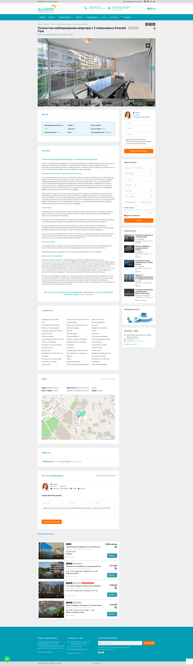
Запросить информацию (51, 521)
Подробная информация (141, 117)
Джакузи (69, 331)
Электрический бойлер (99, 364)
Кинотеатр (70, 347)
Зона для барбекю (73, 336)
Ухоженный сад (97, 347)
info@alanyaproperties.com (136, 341)
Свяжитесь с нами (130, 344)
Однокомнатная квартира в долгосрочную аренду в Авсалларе (84, 547)
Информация (92, 17)
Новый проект (77, 563)
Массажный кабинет (73, 361)
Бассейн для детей (48, 336)
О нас (104, 17)
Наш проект (133, 28)
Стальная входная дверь (100, 336)
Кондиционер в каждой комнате (77, 350)
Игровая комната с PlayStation (77, 339)
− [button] (44, 400)
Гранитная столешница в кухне (77, 325)
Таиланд (79, 17)
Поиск (140, 220)
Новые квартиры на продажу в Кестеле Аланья (84, 605)
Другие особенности (132, 215)
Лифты (69, 359)
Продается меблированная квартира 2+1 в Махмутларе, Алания (144, 277)
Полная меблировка (98, 322)
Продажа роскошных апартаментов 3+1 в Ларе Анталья (144, 262)
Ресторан (95, 325)
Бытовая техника (47, 347)
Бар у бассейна (47, 333)
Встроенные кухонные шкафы (52, 359)
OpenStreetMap (104, 439)
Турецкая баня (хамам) (99, 345)
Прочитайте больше (44, 652)
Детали (111, 555)
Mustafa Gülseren (72, 576)
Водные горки (46, 350)
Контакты (114, 17)
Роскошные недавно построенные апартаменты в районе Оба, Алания (84, 586)
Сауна (94, 331)
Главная (42, 17)
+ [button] (44, 397)
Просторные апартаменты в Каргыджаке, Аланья (84, 566)
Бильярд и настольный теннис (52, 345)
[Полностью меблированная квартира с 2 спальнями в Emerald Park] (78, 414)
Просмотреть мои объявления (105, 475)
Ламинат (69, 356)
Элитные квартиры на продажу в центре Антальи (142, 248)
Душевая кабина (72, 333)
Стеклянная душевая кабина (101, 339)
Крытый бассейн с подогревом (77, 353)
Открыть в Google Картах (107, 379)
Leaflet (97, 439)
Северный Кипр (65, 17)
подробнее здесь (76, 461)
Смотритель (96, 333)
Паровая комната (97, 319)
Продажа (69, 563)
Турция (51, 17)
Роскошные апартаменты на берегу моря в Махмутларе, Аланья (144, 291)
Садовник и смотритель (99, 328)
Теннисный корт (97, 342)
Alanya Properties (86, 294)
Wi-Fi (43, 322)
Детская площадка (73, 328)
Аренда (69, 544)
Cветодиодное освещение (50, 319)
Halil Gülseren (71, 557)
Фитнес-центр (96, 350)
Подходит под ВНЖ (88, 583)
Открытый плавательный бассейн (78, 364)
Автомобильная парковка (50, 325)
